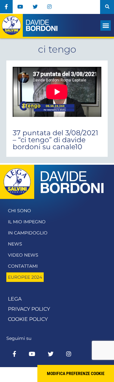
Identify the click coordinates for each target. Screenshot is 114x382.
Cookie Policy (28, 319)
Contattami (23, 266)
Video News (23, 255)
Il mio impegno (27, 222)
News (15, 244)
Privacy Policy (29, 309)
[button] (107, 7)
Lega (15, 299)
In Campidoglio (28, 233)
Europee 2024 (25, 277)
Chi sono (19, 210)
